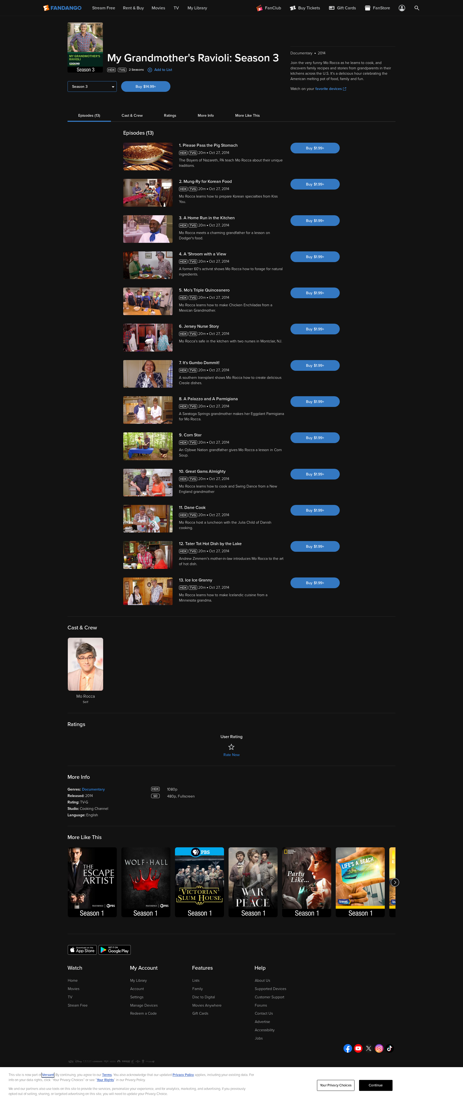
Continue (376, 1085)
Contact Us (264, 1013)
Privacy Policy (183, 1075)
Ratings (170, 115)
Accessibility (265, 1030)
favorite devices (328, 88)
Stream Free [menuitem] (103, 8)
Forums (261, 1005)
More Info (206, 115)
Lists (195, 980)
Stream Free (78, 1005)
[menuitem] (342, 8)
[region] (231, 1085)
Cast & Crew (132, 115)
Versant (48, 1075)
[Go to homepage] (63, 8)
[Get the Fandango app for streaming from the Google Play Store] (114, 949)
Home (73, 980)
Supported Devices (270, 989)
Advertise (262, 1021)
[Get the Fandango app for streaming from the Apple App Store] (82, 949)
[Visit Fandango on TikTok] (389, 1048)
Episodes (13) (89, 115)
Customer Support (269, 997)
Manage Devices (144, 1005)
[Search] (416, 8)
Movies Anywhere (207, 1005)
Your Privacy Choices (336, 1085)
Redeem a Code (143, 1013)
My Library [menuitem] (197, 8)
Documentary (93, 789)
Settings (136, 997)
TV (70, 997)
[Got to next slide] (395, 882)
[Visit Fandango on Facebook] (347, 1048)
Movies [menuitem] (158, 8)
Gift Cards (200, 1013)
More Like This (247, 115)
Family (197, 989)
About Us (262, 980)
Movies (73, 989)
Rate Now (231, 755)
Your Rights (105, 1080)
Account (137, 989)
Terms (107, 1075)
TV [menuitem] (176, 8)
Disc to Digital (203, 997)
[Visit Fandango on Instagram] (379, 1048)
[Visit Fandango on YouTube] (358, 1048)
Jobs (259, 1038)
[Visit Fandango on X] (368, 1048)
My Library (138, 980)
